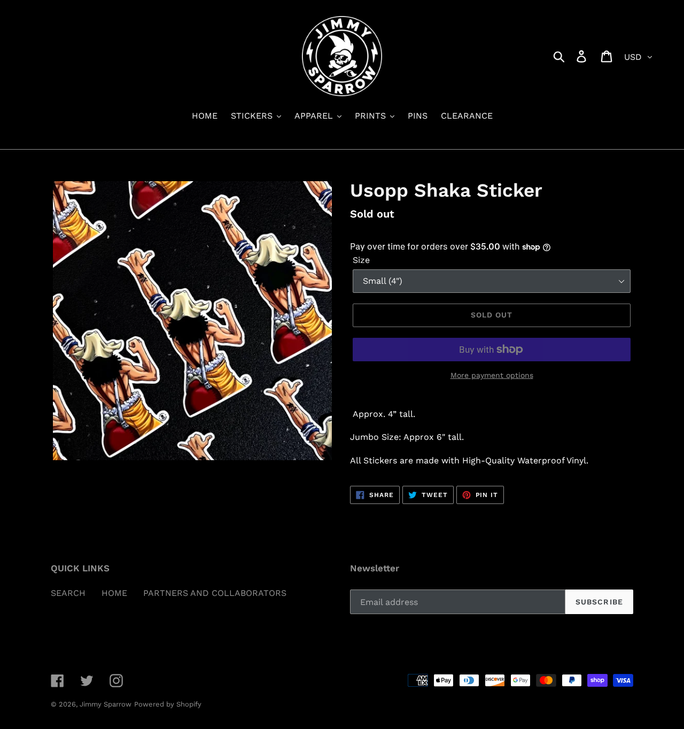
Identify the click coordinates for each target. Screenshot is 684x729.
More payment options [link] (491, 375)
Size (361, 260)
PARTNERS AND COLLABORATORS (214, 593)
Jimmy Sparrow (105, 704)
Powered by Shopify (167, 704)
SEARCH (68, 593)
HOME (114, 593)
